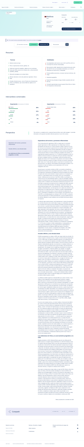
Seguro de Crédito (9, 428)
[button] (5, 7)
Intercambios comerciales (23, 44)
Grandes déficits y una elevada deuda (17, 148)
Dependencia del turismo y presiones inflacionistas (17, 143)
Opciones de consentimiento (49, 443)
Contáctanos (31, 431)
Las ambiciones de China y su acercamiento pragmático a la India (19, 154)
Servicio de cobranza (9, 433)
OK (67, 44)
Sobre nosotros (32, 428)
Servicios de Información (10, 430)
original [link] (39, 40)
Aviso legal (8, 443)
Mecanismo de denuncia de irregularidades (34, 443)
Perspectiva (34, 44)
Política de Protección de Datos (18, 443)
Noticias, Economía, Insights (35, 425)
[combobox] (58, 45)
